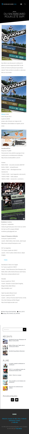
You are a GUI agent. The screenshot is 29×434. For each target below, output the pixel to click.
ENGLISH (4, 418)
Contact (18, 420)
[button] (21, 4)
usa (14, 313)
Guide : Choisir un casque (15, 375)
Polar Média (19, 428)
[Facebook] (16, 399)
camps (4, 313)
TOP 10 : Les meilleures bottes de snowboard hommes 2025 (17, 370)
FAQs (19, 418)
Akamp (3, 114)
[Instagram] (12, 399)
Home (5, 260)
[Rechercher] (24, 329)
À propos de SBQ (12, 418)
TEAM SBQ (15, 422)
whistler (18, 313)
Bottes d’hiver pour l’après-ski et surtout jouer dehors (17, 346)
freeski (11, 313)
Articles (14, 11)
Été (8, 313)
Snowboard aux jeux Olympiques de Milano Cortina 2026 (17, 340)
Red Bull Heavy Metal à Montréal (16, 351)
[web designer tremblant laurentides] (13, 414)
